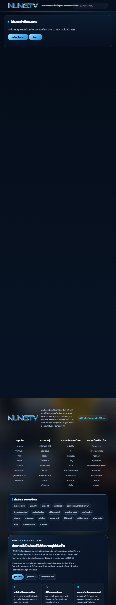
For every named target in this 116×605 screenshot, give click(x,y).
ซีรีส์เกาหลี (45, 460)
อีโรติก (19, 460)
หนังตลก (43, 524)
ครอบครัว (97, 455)
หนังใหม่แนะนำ (45, 475)
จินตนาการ (96, 446)
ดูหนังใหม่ (58, 506)
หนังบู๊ (16, 524)
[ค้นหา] (76, 5)
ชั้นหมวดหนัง (62, 5)
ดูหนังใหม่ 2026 (19, 475)
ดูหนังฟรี (33, 506)
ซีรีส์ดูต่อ (56, 5)
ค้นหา (35, 37)
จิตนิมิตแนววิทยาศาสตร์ (97, 465)
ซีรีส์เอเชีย (45, 451)
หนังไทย (42, 518)
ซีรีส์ (19, 455)
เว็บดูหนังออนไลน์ (20, 512)
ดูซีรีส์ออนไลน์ (54, 512)
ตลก (71, 465)
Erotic (45, 480)
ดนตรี (96, 480)
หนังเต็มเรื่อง (52, 5)
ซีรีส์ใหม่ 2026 (45, 446)
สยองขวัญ (71, 480)
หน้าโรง (43, 5)
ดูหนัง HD (45, 506)
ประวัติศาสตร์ (96, 475)
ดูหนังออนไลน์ (19, 506)
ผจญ (71, 460)
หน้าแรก (19, 446)
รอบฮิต (47, 5)
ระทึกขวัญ (71, 455)
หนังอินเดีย (45, 485)
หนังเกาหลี (54, 518)
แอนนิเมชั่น (96, 470)
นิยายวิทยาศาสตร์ (71, 470)
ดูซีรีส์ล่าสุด (31, 576)
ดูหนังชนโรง (45, 465)
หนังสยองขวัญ (29, 524)
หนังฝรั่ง (19, 465)
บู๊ (70, 451)
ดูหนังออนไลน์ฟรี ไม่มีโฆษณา (78, 506)
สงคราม (96, 485)
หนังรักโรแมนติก (96, 451)
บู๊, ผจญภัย (96, 460)
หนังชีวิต (70, 446)
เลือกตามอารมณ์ (69, 5)
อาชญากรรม (71, 475)
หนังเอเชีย (19, 480)
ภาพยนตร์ (19, 451)
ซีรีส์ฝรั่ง (45, 455)
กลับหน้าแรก (18, 37)
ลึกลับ (70, 485)
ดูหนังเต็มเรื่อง (38, 512)
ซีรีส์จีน (45, 470)
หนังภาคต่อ (19, 470)
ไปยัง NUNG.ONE (47, 576)
